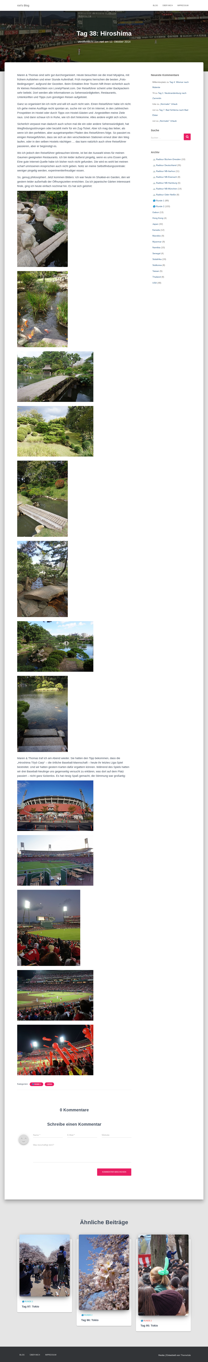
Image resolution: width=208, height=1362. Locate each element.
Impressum (183, 5)
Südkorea (157, 265)
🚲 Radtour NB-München (164, 188)
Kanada (156, 230)
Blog (155, 5)
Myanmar (157, 241)
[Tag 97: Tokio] (44, 1265)
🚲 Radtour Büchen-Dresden (166, 159)
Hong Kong (157, 218)
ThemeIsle (186, 1355)
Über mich (167, 5)
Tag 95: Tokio (149, 1325)
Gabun (155, 212)
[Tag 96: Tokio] (104, 1272)
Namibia (156, 247)
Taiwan (155, 271)
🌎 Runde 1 (36, 1084)
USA (154, 283)
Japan (49, 1084)
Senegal (156, 253)
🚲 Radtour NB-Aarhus (163, 171)
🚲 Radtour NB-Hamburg (164, 183)
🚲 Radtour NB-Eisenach (164, 177)
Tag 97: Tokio (30, 1306)
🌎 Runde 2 (158, 206)
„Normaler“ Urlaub (168, 104)
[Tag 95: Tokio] (163, 1275)
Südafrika (157, 259)
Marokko (156, 236)
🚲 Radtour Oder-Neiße (164, 194)
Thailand (156, 277)
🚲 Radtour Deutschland (164, 165)
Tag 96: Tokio (90, 1320)
